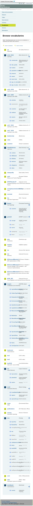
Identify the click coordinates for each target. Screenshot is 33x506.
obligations (14, 165)
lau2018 (9, 363)
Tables (3, 17)
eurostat (9, 194)
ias (8, 250)
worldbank (10, 485)
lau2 (8, 359)
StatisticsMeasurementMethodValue (15, 338)
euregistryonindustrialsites (13, 188)
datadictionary (11, 147)
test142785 (14, 448)
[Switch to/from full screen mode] (24, 3)
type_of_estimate (15, 82)
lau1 (8, 355)
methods (14, 112)
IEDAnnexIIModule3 (13, 264)
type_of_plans (15, 85)
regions (13, 395)
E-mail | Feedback (6, 501)
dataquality (10, 172)
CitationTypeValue (15, 293)
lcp (8, 368)
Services (4, 27)
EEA (8, 1)
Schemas (4, 22)
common (9, 143)
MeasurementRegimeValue (15, 310)
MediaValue (14, 315)
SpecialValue (15, 335)
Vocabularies (5, 25)
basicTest (14, 421)
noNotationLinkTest (15, 442)
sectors (13, 382)
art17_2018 (10, 130)
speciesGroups (15, 398)
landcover (10, 350)
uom (8, 476)
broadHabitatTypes (15, 392)
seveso (9, 412)
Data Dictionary (13, 9)
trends (13, 120)
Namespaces (5, 30)
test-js (13, 445)
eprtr (8, 176)
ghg (8, 239)
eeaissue (14, 161)
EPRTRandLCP (11, 182)
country (13, 490)
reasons (13, 117)
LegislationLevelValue (15, 307)
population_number (15, 70)
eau (12, 431)
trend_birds (14, 79)
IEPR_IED (10, 278)
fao (8, 198)
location (13, 67)
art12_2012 (10, 55)
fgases (9, 203)
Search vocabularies (9, 45)
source (13, 227)
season (13, 76)
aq (8, 49)
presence (14, 73)
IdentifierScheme (15, 305)
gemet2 (9, 217)
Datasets (4, 14)
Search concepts (19, 45)
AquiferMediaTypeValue (15, 289)
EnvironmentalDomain (15, 301)
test (8, 418)
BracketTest (14, 424)
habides (9, 244)
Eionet (8, 9)
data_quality (14, 64)
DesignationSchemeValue (15, 297)
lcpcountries (14, 374)
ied (8, 254)
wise (8, 479)
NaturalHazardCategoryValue (15, 318)
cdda (8, 140)
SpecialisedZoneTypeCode (15, 331)
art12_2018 (10, 89)
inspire (9, 284)
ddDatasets (14, 155)
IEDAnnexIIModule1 (13, 259)
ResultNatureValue (15, 326)
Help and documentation (7, 12)
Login (21, 3)
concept (13, 220)
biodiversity (10, 136)
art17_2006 (10, 95)
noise (9, 403)
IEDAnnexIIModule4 (13, 271)
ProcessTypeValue (15, 322)
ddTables (14, 158)
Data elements (5, 20)
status (13, 168)
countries (14, 108)
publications (11, 408)
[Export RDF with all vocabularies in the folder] (29, 57)
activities (14, 100)
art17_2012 (10, 125)
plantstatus (14, 377)
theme (13, 342)
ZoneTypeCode (15, 345)
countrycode (14, 60)
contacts (14, 152)
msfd (8, 387)
